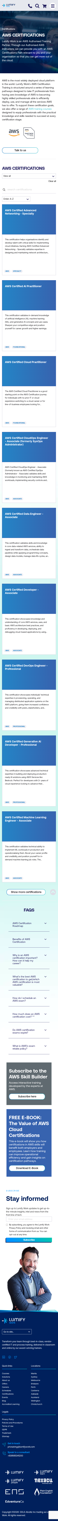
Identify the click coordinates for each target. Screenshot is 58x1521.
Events (5, 1397)
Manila (34, 1373)
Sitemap (5, 1436)
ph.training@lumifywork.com (21, 1447)
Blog (4, 1401)
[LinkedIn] (3, 1357)
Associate (17, 499)
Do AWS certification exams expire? (24, 1031)
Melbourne (35, 1380)
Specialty (17, 271)
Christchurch (36, 1404)
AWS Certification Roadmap (22, 924)
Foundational (19, 347)
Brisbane (35, 1384)
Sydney (34, 1377)
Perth (33, 1387)
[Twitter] (15, 1357)
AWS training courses (40, 108)
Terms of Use (7, 1426)
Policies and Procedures (12, 1423)
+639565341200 (15, 1455)
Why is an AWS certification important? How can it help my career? (25, 959)
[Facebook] (9, 1357)
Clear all (52, 181)
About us (6, 1380)
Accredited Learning (10, 1404)
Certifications (8, 29)
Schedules (6, 1390)
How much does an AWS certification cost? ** (26, 1015)
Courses (5, 1373)
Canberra (35, 1390)
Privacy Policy (8, 1419)
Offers (4, 1384)
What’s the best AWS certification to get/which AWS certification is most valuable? (26, 980)
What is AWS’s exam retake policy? (24, 1047)
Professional (19, 726)
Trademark (6, 1433)
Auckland (35, 1397)
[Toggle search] (37, 6)
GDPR (4, 1429)
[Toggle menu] (53, 6)
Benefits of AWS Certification (21, 940)
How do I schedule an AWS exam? (24, 999)
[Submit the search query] (4, 189)
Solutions (6, 1377)
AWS (7, 271)
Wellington (35, 1401)
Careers (5, 1387)
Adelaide (34, 1394)
